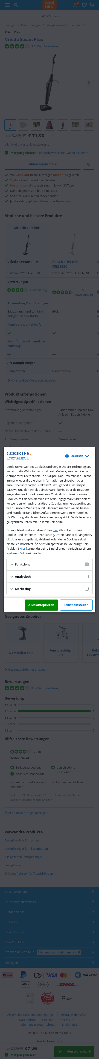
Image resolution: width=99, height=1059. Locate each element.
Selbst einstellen (76, 605)
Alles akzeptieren (41, 605)
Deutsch (77, 456)
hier (55, 530)
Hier (22, 548)
